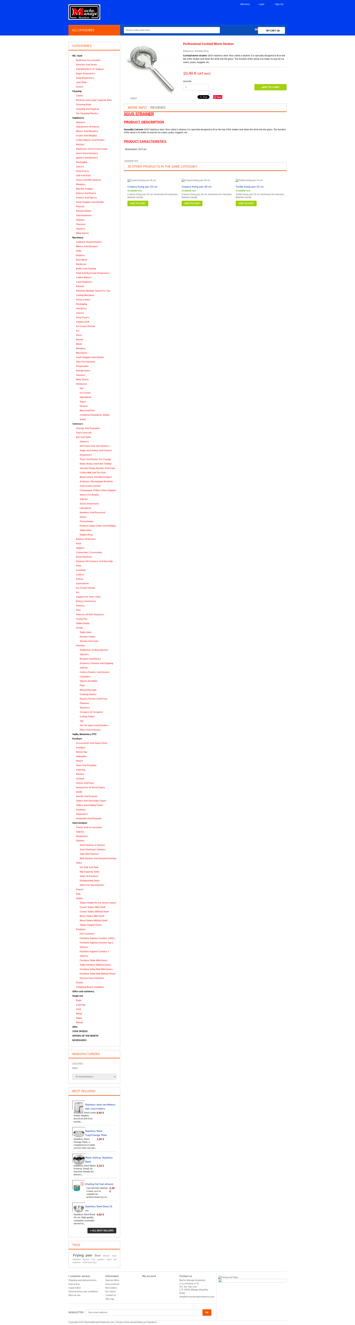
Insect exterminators (87, 153)
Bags (79, 1000)
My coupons (148, 1296)
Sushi (83, 419)
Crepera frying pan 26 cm (142, 186)
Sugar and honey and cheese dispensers (96, 452)
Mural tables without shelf (93, 920)
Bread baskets (84, 557)
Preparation (82, 366)
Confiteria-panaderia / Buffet (95, 415)
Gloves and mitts (89, 681)
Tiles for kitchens (85, 361)
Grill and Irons (83, 175)
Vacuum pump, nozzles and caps (97, 468)
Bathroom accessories (88, 60)
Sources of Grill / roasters (90, 614)
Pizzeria (80, 206)
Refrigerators (83, 370)
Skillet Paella (82, 623)
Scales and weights (86, 135)
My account (149, 1276)
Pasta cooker (83, 299)
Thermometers (84, 215)
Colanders (85, 676)
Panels (79, 982)
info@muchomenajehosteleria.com (196, 1296)
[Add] (211, 85)
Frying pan (81, 619)
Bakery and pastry (86, 193)
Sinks (79, 863)
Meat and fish (87, 410)
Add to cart (138, 203)
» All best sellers (102, 1230)
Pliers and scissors (90, 730)
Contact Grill (82, 322)
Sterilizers (81, 308)
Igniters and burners (87, 158)
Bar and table (83, 437)
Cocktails (81, 570)
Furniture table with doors (94, 960)
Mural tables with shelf (92, 916)
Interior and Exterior (86, 796)
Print (133, 98)
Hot (81, 388)
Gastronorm (82, 583)
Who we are (74, 1295)
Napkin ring (86, 534)
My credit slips (149, 1285)
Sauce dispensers (89, 503)
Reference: (189, 51)
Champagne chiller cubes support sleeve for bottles (98, 492)
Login (261, 4)
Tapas (83, 401)
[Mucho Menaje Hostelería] (84, 19)
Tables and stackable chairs (91, 801)
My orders (147, 1281)
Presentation (86, 521)
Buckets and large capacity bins (94, 100)
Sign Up (279, 4)
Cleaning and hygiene (87, 109)
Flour (82, 685)
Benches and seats (86, 64)
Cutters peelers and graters (95, 672)
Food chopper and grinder (90, 202)
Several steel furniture (92, 978)
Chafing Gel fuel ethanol (99, 1184)
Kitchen (80, 144)
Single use (77, 996)
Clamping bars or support (90, 69)
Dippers (80, 548)
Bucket (86, 1259)
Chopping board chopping (90, 987)
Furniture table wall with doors (96, 969)
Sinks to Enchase (89, 876)
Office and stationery (83, 991)
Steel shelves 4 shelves (92, 845)
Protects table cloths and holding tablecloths (98, 528)
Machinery (77, 237)
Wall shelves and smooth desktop (98, 858)
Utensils (80, 645)
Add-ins (84, 499)
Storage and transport (88, 428)
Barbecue (81, 264)
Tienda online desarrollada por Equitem (136, 1322)
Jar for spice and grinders (94, 725)
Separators (82, 814)
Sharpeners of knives (87, 126)
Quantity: (187, 81)
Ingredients (86, 397)
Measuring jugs (88, 690)
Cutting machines (85, 295)
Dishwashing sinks (90, 880)
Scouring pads (83, 104)
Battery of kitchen (86, 539)
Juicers (80, 166)
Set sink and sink (89, 867)
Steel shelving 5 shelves (93, 849)
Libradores (85, 508)
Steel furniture (79, 823)
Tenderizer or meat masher (94, 650)
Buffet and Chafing (86, 268)
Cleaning (77, 91)
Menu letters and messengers (96, 477)
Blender (106, 1256)
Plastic (79, 1022)
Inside (79, 792)
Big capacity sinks (90, 871)
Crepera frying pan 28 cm (197, 186)
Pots (78, 610)
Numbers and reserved (92, 512)
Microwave (81, 353)
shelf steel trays (89, 1262)
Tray (93, 1259)
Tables (79, 898)
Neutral (83, 406)
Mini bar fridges (84, 189)
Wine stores (82, 233)
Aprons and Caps (89, 641)
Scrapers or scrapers (91, 712)
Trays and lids (84, 432)
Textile (79, 628)
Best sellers (111, 1288)
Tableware (77, 424)
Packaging (81, 162)
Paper (79, 1018)
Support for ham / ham (88, 597)
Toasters (80, 228)
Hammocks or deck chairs (90, 787)
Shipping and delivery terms (82, 1280)
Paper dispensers (85, 73)
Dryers (79, 87)
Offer (75, 1027)
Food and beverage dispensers (93, 273)
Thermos (80, 224)
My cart (273, 30)
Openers (80, 122)
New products (112, 1284)
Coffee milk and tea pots (93, 472)
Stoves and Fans (85, 783)
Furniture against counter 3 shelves (94, 953)
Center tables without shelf (94, 911)
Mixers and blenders (87, 131)
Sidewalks (81, 756)
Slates (83, 517)
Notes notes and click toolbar (96, 463)
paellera (100, 1259)
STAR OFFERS (80, 1031)
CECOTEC (77, 1063)
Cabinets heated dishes (89, 242)
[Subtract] (211, 89)
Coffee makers (84, 277)
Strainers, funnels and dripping (96, 663)
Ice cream (85, 393)
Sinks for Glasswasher (92, 885)
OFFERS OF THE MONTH (85, 1036)
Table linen (86, 632)
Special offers (112, 1280)
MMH (75, 1068)
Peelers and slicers (86, 197)
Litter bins (81, 82)
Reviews (158, 107)
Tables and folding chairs (89, 805)
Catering (80, 769)
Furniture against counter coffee (97, 938)
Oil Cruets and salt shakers (94, 446)
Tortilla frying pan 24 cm (250, 186)
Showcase (81, 384)
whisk (109, 1259)
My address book (151, 1288)
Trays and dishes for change (95, 459)
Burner (79, 339)
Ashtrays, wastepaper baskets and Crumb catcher (96, 483)
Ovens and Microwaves (88, 180)
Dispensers (82, 836)
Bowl (98, 1255)
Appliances (78, 118)
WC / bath (77, 56)
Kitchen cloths (87, 636)
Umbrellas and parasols (89, 818)
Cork (78, 1009)
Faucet (79, 889)
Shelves (80, 840)
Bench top (81, 752)
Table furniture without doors (95, 965)
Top (81, 721)
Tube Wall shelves (89, 854)
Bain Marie (81, 259)
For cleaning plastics (87, 113)
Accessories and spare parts (91, 743)
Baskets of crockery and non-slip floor (94, 563)
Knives (79, 579)
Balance (80, 255)
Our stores (110, 1291)
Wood (79, 1013)
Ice (77, 330)
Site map (109, 1299)
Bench (79, 761)
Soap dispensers (85, 78)
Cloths (79, 95)
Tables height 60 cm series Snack (98, 903)
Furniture (77, 738)
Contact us (110, 1295)
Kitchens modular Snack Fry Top (93, 291)
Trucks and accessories (89, 827)
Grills (79, 251)
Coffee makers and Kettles (90, 140)
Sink (78, 894)
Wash (79, 344)
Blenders (81, 184)
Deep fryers (82, 171)
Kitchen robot (83, 211)
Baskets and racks (90, 659)
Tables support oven (91, 925)
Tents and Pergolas (86, 765)
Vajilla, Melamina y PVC (84, 734)
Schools (80, 778)
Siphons (80, 220)
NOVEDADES (79, 1040)
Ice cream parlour (85, 326)
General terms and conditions (83, 1291)
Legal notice (74, 1288)
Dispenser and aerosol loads (92, 149)
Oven (79, 335)
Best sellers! (83, 1091)
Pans (78, 543)
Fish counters (87, 934)
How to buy (74, 1284)
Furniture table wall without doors (98, 973)
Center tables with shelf (92, 907)
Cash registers (84, 282)
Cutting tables (87, 716)
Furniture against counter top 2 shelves (96, 944)
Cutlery (80, 574)
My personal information (154, 1292)
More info (137, 107)
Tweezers (85, 707)
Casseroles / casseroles (89, 552)
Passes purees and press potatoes (93, 701)
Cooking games (88, 694)
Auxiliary (80, 747)
